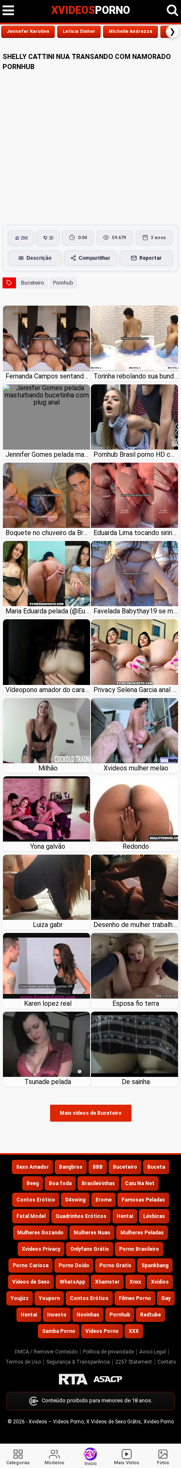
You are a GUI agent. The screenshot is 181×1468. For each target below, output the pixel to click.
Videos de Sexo (31, 1282)
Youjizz (20, 1298)
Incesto (57, 1315)
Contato (166, 1362)
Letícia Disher (79, 31)
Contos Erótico (35, 1200)
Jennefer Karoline (28, 31)
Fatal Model (30, 1216)
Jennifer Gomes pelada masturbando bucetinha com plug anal (47, 454)
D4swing (75, 1200)
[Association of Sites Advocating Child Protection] (107, 1379)
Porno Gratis (115, 1265)
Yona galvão (47, 846)
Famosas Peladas (143, 1200)
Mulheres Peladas (142, 1233)
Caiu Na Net (139, 1183)
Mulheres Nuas (92, 1233)
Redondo (135, 846)
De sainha (136, 1081)
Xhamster (107, 1282)
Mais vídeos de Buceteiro (91, 1113)
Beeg (33, 1183)
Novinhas (88, 1315)
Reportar (150, 258)
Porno (90, 10)
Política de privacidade (108, 1352)
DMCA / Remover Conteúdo (46, 1352)
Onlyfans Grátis (89, 1249)
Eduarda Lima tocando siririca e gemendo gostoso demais (135, 532)
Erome (104, 1200)
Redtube (150, 1315)
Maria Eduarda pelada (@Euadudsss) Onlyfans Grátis (47, 611)
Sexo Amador (32, 1167)
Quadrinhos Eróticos (81, 1216)
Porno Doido (74, 1265)
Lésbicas (154, 1216)
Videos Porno (102, 1331)
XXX (134, 1331)
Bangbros (71, 1167)
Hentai (125, 1216)
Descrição (39, 258)
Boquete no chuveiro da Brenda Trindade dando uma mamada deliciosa (47, 532)
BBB (98, 1167)
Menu (8, 10)
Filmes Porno (135, 1298)
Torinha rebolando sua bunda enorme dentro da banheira (135, 376)
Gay (165, 1298)
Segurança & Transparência (78, 1362)
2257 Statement (133, 1362)
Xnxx (135, 1282)
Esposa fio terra (135, 1003)
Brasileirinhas (98, 1183)
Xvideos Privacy (41, 1249)
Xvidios (160, 1282)
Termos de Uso (23, 1362)
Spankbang (154, 1265)
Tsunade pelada (47, 1081)
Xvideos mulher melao (136, 768)
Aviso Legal (152, 1352)
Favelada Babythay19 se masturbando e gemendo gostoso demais (135, 611)
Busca (172, 10)
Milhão (48, 768)
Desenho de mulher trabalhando (135, 924)
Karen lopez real (48, 1003)
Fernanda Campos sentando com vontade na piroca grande (47, 376)
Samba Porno (58, 1331)
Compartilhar (94, 258)
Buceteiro (32, 283)
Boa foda (60, 1183)
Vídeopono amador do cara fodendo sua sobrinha (47, 689)
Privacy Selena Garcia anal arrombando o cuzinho (135, 689)
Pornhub (63, 283)
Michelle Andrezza (130, 31)
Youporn (49, 1298)
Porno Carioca (30, 1265)
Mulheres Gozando (40, 1233)
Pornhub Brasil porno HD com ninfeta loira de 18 (135, 454)
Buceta (156, 1167)
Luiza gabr (48, 924)
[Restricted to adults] (73, 1379)
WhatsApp (72, 1282)
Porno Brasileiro (139, 1249)
